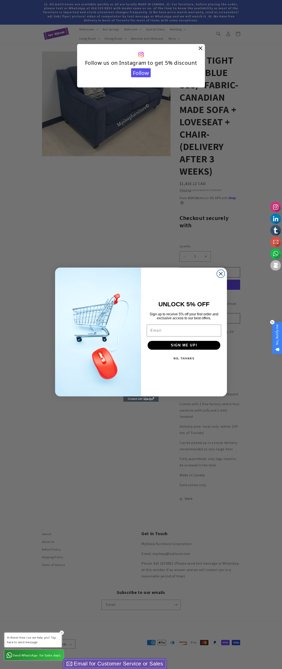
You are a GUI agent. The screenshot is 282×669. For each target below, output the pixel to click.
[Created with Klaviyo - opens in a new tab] (141, 399)
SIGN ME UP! (184, 345)
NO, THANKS (184, 358)
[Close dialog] (221, 274)
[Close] (200, 48)
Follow (141, 72)
